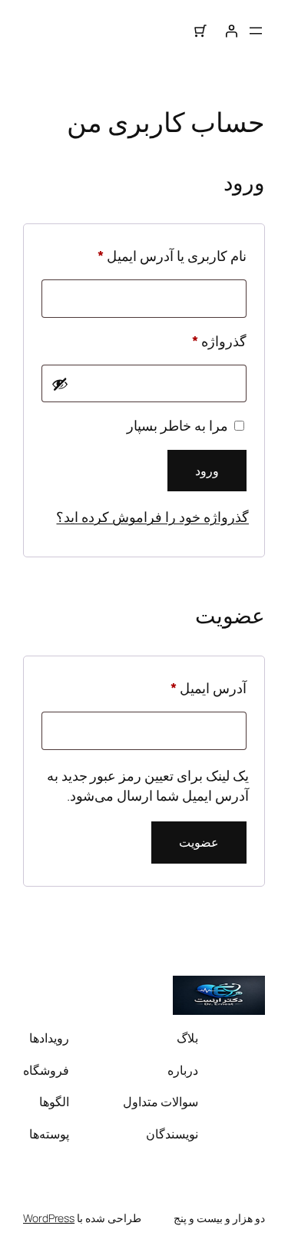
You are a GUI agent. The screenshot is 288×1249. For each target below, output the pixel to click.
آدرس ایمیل (190, 687)
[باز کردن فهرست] (256, 30)
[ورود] (231, 30)
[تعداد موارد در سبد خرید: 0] (200, 30)
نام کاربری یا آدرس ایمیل (153, 255)
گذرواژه (200, 340)
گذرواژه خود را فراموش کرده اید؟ (152, 516)
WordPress (48, 1218)
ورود (207, 470)
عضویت (199, 842)
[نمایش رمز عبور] (59, 383)
